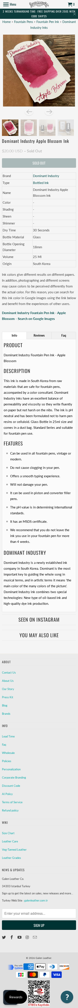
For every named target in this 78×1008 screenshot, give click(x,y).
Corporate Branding (14, 777)
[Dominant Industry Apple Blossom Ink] (39, 70)
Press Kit (7, 697)
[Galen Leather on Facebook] (12, 937)
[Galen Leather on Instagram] (27, 937)
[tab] (14, 335)
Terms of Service (12, 802)
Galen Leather (43, 958)
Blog (4, 705)
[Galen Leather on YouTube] (20, 937)
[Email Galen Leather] (35, 937)
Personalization (11, 769)
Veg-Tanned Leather (14, 849)
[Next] (49, 111)
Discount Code (11, 785)
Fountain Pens (24, 22)
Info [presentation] (14, 335)
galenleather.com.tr (36, 900)
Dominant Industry (46, 176)
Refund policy (10, 810)
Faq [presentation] (63, 335)
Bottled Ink (41, 183)
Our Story (8, 689)
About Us (8, 680)
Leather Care (10, 841)
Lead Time (8, 736)
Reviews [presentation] (39, 335)
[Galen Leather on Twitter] (4, 937)
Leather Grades (11, 858)
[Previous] (29, 111)
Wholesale (8, 753)
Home (6, 22)
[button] (67, 997)
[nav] (9, 4)
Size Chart (8, 833)
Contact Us (9, 672)
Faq (4, 744)
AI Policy (7, 794)
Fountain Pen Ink (48, 22)
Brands (6, 713)
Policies (6, 761)
